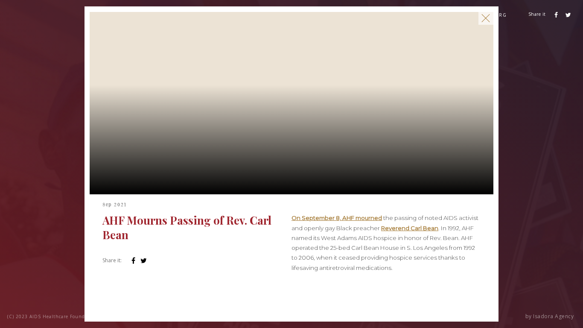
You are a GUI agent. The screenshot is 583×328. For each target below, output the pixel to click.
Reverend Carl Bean (409, 228)
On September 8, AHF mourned (337, 217)
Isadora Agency (553, 316)
